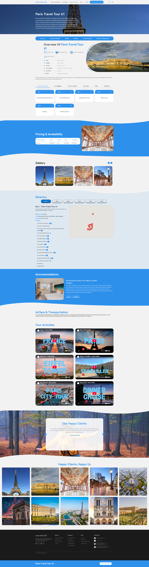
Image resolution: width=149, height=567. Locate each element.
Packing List (107, 86)
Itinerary (76, 38)
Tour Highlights (57, 86)
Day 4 (79, 201)
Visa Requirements (71, 543)
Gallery (67, 38)
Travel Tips (86, 86)
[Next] (111, 163)
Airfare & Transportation (103, 38)
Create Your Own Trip (59, 541)
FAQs (96, 86)
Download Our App (71, 545)
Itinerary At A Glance (43, 86)
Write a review (83, 539)
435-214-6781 (99, 540)
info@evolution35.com (100, 538)
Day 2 (57, 201)
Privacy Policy (70, 539)
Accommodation (87, 38)
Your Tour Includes (72, 86)
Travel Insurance (71, 541)
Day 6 (102, 201)
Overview (42, 38)
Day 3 (68, 201)
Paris (69, 296)
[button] (82, 2)
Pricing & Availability (55, 38)
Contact (56, 543)
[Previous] (109, 163)
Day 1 (46, 201)
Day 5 (90, 201)
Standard (76, 296)
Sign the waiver (84, 543)
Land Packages (58, 539)
